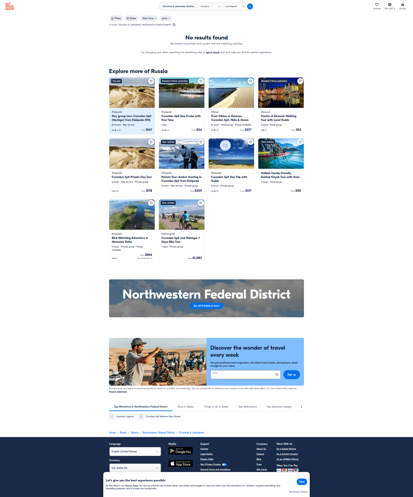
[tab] (141, 406)
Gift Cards (262, 469)
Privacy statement (118, 391)
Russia (123, 432)
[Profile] (402, 4)
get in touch (212, 52)
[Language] (389, 4)
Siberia (134, 432)
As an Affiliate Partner (288, 459)
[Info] (174, 25)
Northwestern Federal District (158, 432)
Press (259, 464)
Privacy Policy (207, 459)
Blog (259, 459)
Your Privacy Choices (210, 464)
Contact (204, 449)
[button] (132, 105)
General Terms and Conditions (215, 469)
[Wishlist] (376, 4)
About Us (261, 449)
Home (112, 432)
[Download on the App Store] (180, 463)
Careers (260, 454)
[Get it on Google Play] (180, 451)
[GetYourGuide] (9, 6)
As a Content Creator (287, 454)
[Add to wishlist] (151, 81)
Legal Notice (206, 454)
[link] (132, 105)
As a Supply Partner (286, 449)
